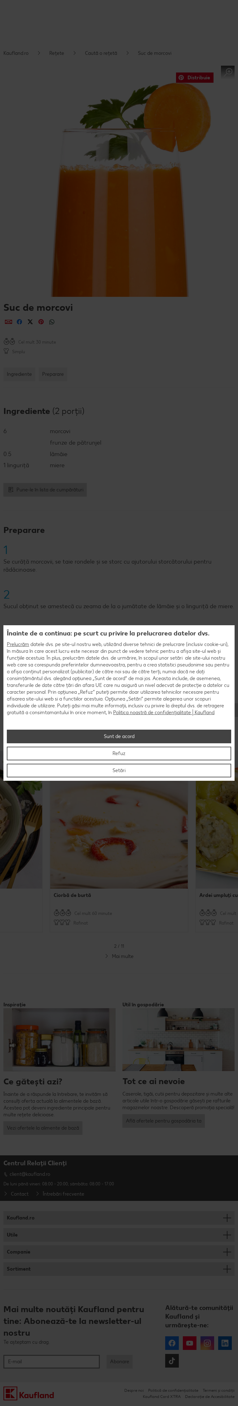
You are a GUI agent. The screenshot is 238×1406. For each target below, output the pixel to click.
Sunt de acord (119, 736)
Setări (119, 770)
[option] (119, 841)
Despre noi (134, 1390)
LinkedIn (225, 1343)
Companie (18, 1252)
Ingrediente (19, 374)
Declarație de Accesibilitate (210, 1396)
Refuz (119, 753)
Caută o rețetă (101, 53)
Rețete (56, 53)
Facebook (172, 1343)
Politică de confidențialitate (173, 1390)
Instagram (207, 1343)
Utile (12, 1235)
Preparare (53, 374)
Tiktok (172, 1361)
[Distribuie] (8, 322)
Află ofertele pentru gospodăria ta (163, 1121)
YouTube (189, 1343)
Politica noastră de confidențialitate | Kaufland (163, 712)
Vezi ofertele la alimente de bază (43, 1128)
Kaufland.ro (16, 53)
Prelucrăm (18, 644)
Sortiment (19, 1269)
